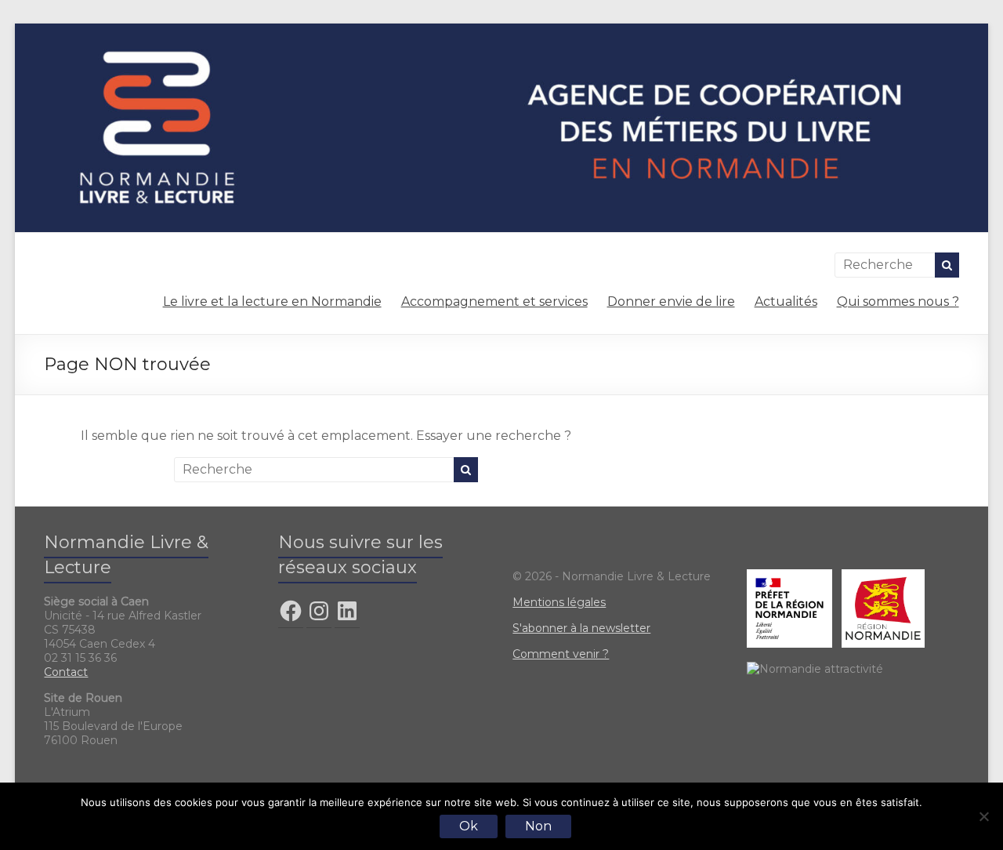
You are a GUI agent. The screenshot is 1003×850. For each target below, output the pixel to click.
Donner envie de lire (671, 301)
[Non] (983, 816)
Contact (66, 672)
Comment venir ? (560, 654)
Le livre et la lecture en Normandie (272, 301)
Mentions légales (559, 602)
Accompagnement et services (494, 301)
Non (538, 826)
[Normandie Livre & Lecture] (501, 31)
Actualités (786, 301)
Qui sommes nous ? (898, 301)
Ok (468, 826)
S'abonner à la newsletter (581, 628)
